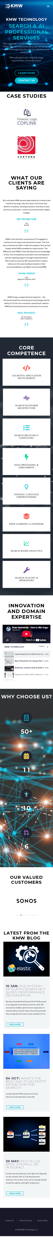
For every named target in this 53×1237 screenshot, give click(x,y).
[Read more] (26, 726)
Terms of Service (25, 1221)
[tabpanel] (26, 634)
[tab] (26, 654)
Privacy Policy (42, 1221)
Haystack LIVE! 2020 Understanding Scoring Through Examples (28, 674)
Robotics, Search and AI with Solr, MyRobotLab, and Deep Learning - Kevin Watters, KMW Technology (29, 668)
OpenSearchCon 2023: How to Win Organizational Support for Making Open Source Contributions (29, 654)
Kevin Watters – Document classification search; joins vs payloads (29, 681)
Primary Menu (48, 6)
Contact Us (9, 1221)
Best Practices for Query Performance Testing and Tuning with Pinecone (28, 661)
